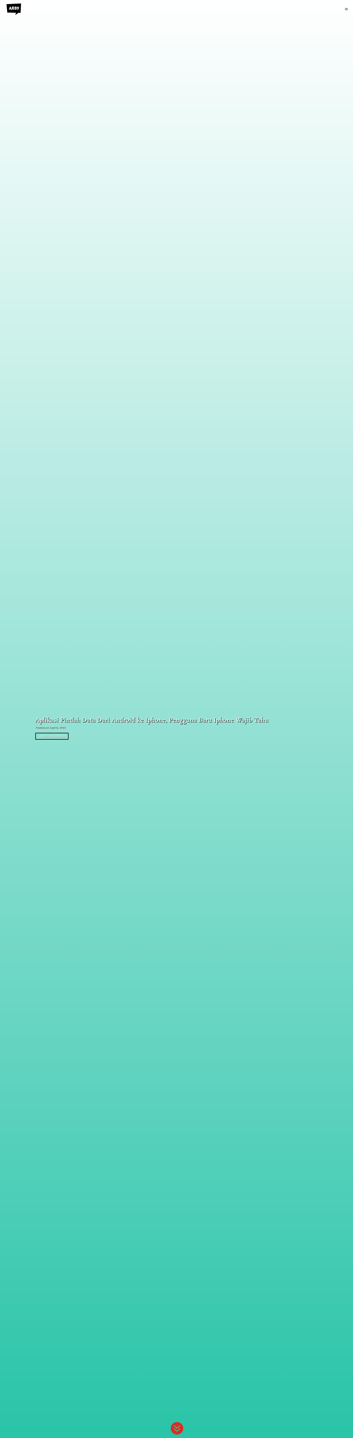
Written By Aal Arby (53, 736)
